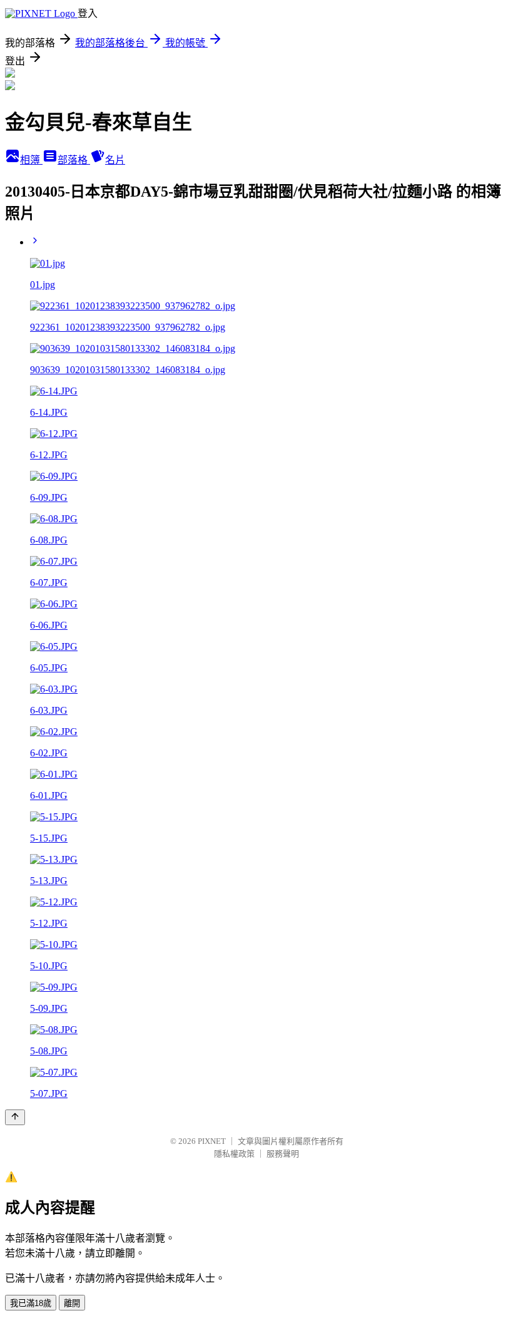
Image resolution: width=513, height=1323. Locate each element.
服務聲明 (283, 1153)
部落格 (74, 160)
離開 (72, 1303)
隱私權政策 (234, 1153)
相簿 (31, 160)
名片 (115, 160)
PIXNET (212, 1141)
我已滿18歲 (30, 1303)
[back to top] (15, 1117)
